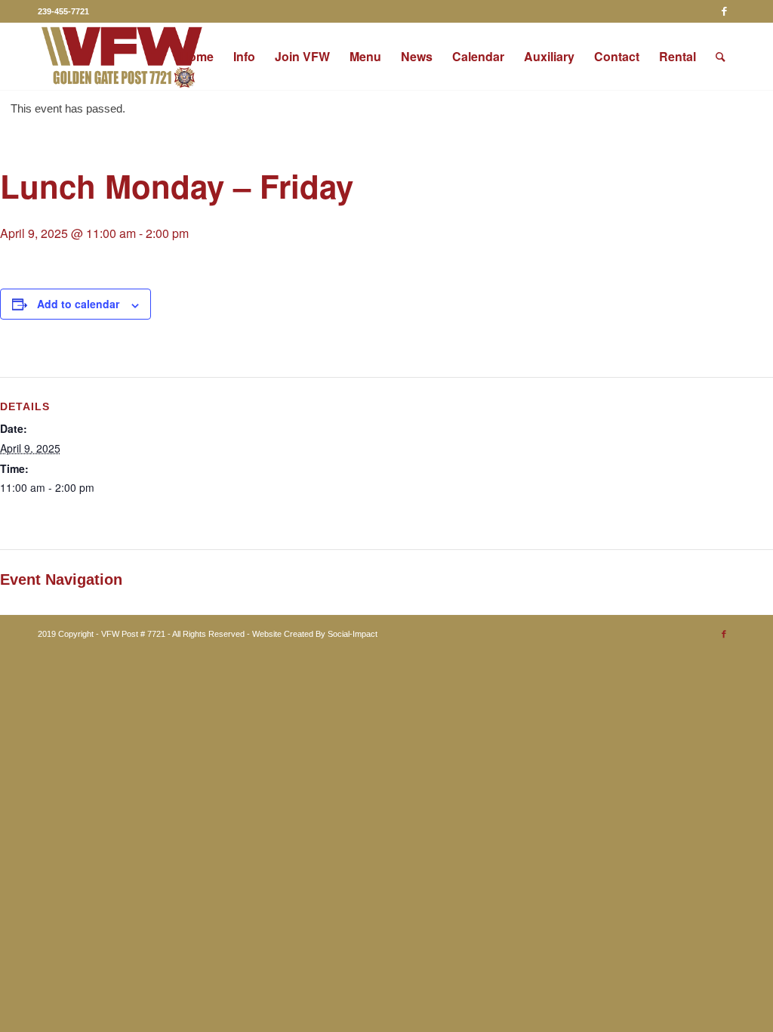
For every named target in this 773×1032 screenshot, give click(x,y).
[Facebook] (724, 11)
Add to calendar (78, 303)
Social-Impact (352, 633)
